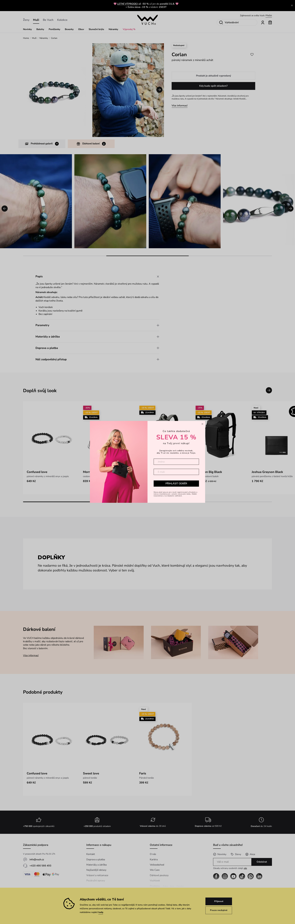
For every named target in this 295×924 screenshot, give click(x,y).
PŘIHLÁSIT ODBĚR (176, 483)
